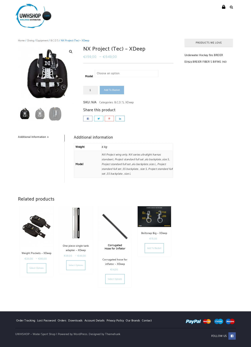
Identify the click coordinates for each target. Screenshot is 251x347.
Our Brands (133, 320)
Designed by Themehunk (104, 334)
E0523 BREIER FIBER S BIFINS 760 (205, 62)
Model (89, 76)
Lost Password (46, 320)
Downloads (75, 320)
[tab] (41, 138)
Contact (147, 320)
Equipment (42, 41)
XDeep (129, 102)
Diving (30, 41)
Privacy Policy (115, 320)
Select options (36, 268)
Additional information (32, 137)
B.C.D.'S (54, 41)
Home (21, 41)
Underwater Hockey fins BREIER (203, 55)
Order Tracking (25, 320)
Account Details (95, 320)
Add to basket (112, 90)
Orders (62, 320)
